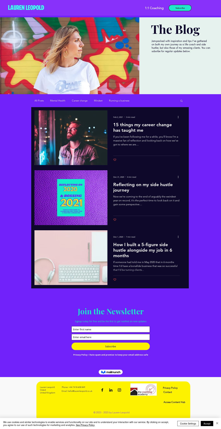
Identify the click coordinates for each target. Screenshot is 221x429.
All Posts (39, 100)
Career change (80, 100)
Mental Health (57, 100)
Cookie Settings (188, 423)
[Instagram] (119, 390)
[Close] (217, 423)
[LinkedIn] (111, 390)
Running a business (119, 100)
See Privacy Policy (85, 425)
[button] (181, 101)
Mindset (98, 100)
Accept (207, 423)
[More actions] (179, 117)
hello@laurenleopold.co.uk (80, 391)
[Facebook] (102, 390)
